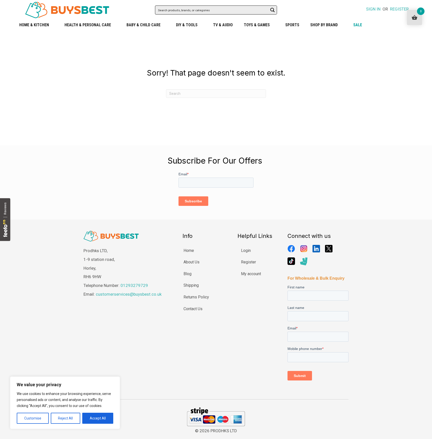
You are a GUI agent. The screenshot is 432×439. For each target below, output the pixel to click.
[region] (65, 402)
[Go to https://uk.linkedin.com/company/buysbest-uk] (316, 248)
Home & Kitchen (34, 25)
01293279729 (134, 285)
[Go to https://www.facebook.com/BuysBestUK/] (291, 248)
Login (246, 250)
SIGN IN (373, 9)
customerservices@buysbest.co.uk (129, 294)
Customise (32, 418)
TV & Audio (223, 25)
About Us (192, 262)
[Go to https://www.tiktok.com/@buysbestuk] (291, 261)
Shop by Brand (324, 25)
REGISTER (399, 9)
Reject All (65, 418)
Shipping (191, 285)
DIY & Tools (187, 25)
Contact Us (193, 308)
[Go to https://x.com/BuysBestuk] (328, 248)
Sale (357, 25)
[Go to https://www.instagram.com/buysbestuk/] (304, 248)
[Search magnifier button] (272, 10)
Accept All (98, 418)
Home (189, 250)
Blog (188, 273)
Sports (292, 25)
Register (248, 262)
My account (251, 273)
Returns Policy (196, 297)
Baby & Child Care (143, 25)
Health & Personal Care (87, 25)
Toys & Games (257, 25)
